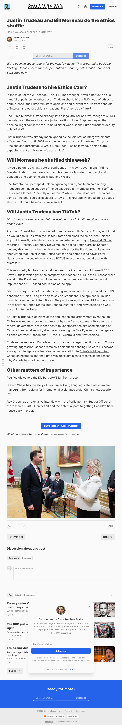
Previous (18, 536)
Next (106, 536)
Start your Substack (55, 716)
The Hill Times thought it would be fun (74, 95)
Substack (49, 721)
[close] (89, 606)
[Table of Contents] (3, 362)
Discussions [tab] (29, 595)
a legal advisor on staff (76, 116)
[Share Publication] (85, 6)
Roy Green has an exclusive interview (32, 401)
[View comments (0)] (17, 47)
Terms (67, 711)
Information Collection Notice (60, 660)
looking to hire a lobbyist (50, 321)
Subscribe (97, 6)
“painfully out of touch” (49, 193)
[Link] (2, 87)
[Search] (79, 6)
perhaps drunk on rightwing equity (53, 184)
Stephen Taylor (21, 38)
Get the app (73, 716)
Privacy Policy (83, 660)
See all (13, 670)
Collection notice (78, 711)
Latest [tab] (18, 595)
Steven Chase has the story (25, 385)
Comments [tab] (14, 558)
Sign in (113, 6)
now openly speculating (87, 197)
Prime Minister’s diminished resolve (68, 356)
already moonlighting (47, 137)
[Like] (10, 47)
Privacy (60, 711)
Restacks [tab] (26, 558)
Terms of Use (75, 657)
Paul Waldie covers (19, 377)
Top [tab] (10, 595)
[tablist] (20, 558)
